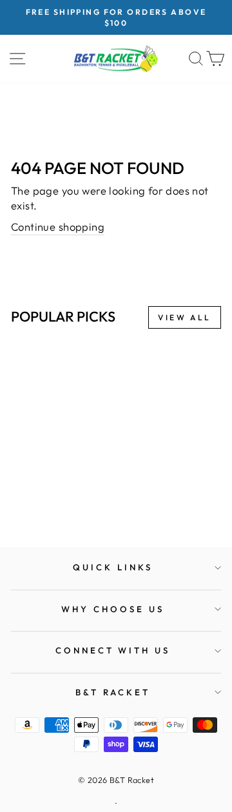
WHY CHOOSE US (112, 609)
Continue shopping (57, 226)
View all (184, 317)
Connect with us (113, 650)
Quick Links (113, 567)
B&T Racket (113, 692)
